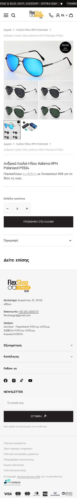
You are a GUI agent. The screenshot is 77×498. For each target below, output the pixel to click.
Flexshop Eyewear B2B (28, 476)
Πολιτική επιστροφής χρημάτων (21, 454)
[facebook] (5, 380)
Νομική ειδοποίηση (14, 465)
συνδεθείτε (29, 174)
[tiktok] (22, 380)
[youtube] (30, 380)
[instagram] (14, 380)
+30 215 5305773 (28, 311)
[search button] (13, 15)
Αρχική (7, 29)
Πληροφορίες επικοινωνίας (19, 459)
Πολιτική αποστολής (15, 470)
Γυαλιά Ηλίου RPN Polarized (32, 29)
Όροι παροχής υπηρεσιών (18, 448)
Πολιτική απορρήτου (15, 443)
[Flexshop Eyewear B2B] (36, 15)
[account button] (58, 15)
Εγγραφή (36, 416)
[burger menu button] (6, 15)
